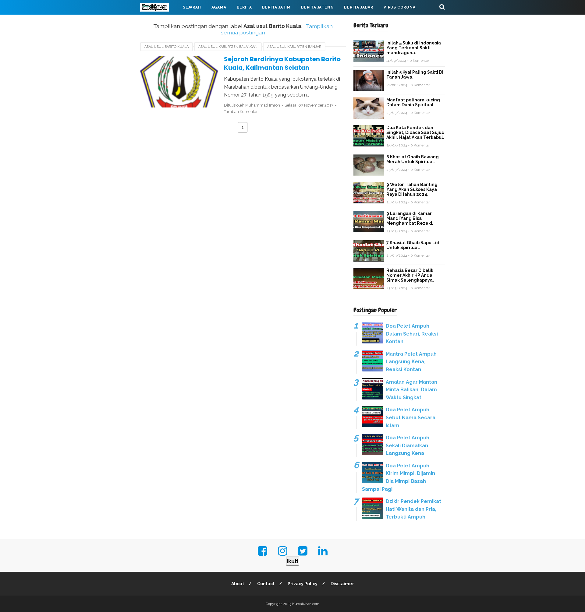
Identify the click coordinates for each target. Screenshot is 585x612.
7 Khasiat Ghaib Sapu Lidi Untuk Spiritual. (413, 245)
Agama (218, 7)
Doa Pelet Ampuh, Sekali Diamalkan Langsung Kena (408, 445)
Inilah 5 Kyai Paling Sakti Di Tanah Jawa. (414, 74)
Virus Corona (400, 7)
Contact (266, 583)
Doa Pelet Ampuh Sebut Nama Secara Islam (410, 417)
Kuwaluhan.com (305, 604)
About (237, 583)
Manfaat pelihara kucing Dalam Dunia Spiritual (413, 102)
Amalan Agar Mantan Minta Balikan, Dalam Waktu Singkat (411, 389)
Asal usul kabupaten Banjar (294, 47)
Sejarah (192, 7)
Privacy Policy (302, 583)
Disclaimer (342, 583)
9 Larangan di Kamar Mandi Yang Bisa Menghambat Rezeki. (409, 218)
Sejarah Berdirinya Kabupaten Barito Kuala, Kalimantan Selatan (282, 63)
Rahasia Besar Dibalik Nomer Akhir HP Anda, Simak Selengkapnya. (410, 275)
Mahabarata (159, 22)
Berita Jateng (317, 7)
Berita (244, 7)
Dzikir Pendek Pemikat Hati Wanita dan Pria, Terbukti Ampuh (413, 509)
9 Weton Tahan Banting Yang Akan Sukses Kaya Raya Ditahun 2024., (412, 189)
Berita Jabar (358, 7)
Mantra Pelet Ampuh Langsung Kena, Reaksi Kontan (411, 361)
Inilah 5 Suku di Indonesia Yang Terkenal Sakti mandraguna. (413, 47)
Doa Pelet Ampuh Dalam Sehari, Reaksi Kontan (412, 333)
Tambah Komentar (241, 111)
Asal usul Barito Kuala (166, 47)
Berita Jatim (276, 7)
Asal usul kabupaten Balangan (227, 47)
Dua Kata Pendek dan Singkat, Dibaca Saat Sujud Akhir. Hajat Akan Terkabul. (415, 132)
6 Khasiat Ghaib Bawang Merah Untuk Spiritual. (412, 159)
